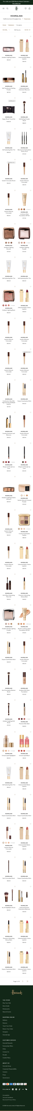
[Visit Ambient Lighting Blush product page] (8, 286)
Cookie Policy (6, 1058)
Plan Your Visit (7, 1003)
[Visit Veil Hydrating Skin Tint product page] (8, 129)
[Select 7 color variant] (18, 624)
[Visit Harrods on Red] (23, 1089)
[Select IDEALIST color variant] (24, 529)
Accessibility (6, 1095)
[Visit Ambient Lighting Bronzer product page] (8, 224)
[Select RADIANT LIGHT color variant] (24, 243)
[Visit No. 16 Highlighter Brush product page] (8, 886)
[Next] (22, 981)
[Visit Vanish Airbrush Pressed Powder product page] (24, 477)
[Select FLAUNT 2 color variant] (3, 462)
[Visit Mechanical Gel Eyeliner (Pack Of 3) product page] (24, 129)
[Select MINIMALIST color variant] (21, 529)
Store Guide (6, 1006)
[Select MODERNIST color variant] (19, 529)
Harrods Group (7, 1066)
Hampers (5, 1032)
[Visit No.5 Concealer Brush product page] (8, 857)
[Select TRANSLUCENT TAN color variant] (27, 495)
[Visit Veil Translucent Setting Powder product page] (8, 67)
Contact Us (6, 1052)
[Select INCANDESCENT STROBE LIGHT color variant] (6, 624)
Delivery (5, 1020)
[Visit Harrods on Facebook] (13, 1089)
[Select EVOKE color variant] (9, 751)
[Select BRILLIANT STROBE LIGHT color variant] (11, 624)
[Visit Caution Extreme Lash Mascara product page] (8, 412)
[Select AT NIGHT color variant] (9, 305)
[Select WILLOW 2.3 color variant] (9, 843)
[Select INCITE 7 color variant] (6, 462)
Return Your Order (8, 1029)
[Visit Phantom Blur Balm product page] (24, 700)
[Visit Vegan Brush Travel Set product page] (8, 98)
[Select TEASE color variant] (25, 462)
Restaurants (6, 1009)
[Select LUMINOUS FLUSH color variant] (6, 305)
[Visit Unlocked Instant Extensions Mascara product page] (24, 886)
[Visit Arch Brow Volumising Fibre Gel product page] (8, 574)
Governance (6, 1078)
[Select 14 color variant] (24, 624)
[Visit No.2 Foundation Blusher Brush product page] (8, 669)
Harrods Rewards (7, 1043)
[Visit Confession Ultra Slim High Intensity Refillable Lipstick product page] (8, 380)
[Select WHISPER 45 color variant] (19, 719)
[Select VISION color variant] (24, 751)
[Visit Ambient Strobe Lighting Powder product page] (8, 605)
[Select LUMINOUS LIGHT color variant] (22, 243)
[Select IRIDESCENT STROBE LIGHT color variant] (9, 624)
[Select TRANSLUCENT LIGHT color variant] (22, 495)
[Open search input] (7, 8)
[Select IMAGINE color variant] (21, 751)
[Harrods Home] (16, 8)
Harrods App (6, 1035)
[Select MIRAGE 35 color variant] (22, 719)
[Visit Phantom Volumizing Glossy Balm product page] (24, 574)
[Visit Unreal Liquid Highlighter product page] (8, 732)
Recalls (5, 1055)
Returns (5, 1023)
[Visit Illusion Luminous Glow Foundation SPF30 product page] (24, 605)
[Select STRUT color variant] (23, 462)
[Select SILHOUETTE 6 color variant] (9, 462)
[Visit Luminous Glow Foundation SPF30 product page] (24, 190)
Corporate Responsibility (9, 1069)
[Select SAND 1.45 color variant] (6, 843)
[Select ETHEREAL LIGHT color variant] (19, 243)
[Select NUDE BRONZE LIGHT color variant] (9, 243)
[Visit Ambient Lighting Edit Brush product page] (8, 700)
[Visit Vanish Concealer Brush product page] (8, 160)
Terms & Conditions (8, 1097)
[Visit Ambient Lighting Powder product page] (24, 224)
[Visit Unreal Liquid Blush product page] (24, 732)
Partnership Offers (8, 1046)
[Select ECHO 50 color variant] (24, 719)
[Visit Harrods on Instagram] (16, 1089)
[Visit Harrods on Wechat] (26, 1089)
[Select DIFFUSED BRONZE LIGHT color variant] (11, 243)
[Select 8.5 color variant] (21, 209)
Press (4, 1075)
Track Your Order (7, 1026)
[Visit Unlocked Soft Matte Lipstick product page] (24, 36)
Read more (27, 19)
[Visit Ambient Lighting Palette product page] (8, 36)
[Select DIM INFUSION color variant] (3, 305)
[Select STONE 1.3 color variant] (3, 843)
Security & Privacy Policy (9, 1099)
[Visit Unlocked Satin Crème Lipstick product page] (24, 286)
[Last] (27, 981)
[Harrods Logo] (16, 992)
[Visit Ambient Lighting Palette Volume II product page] (8, 477)
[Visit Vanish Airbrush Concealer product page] (24, 160)
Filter (26, 30)
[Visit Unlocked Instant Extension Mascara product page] (24, 67)
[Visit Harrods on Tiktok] (19, 1089)
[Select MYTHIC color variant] (6, 751)
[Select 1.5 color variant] (19, 209)
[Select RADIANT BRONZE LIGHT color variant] (6, 243)
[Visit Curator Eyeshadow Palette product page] (24, 510)
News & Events (7, 1012)
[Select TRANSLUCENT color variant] (24, 495)
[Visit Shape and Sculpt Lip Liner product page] (8, 443)
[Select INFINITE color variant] (3, 751)
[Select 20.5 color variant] (24, 209)
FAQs (4, 1049)
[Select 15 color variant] (21, 624)
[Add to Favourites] (15, 36)
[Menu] (3, 8)
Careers (5, 1072)
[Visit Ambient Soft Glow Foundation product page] (24, 669)
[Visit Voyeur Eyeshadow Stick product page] (24, 380)
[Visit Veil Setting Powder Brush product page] (24, 98)
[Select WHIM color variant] (19, 751)
